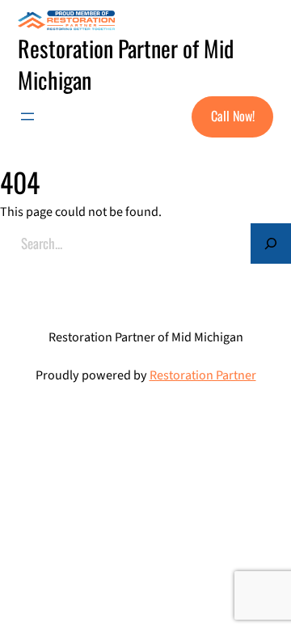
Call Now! (233, 115)
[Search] (271, 243)
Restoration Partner (203, 375)
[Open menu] (27, 116)
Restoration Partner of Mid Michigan (126, 63)
